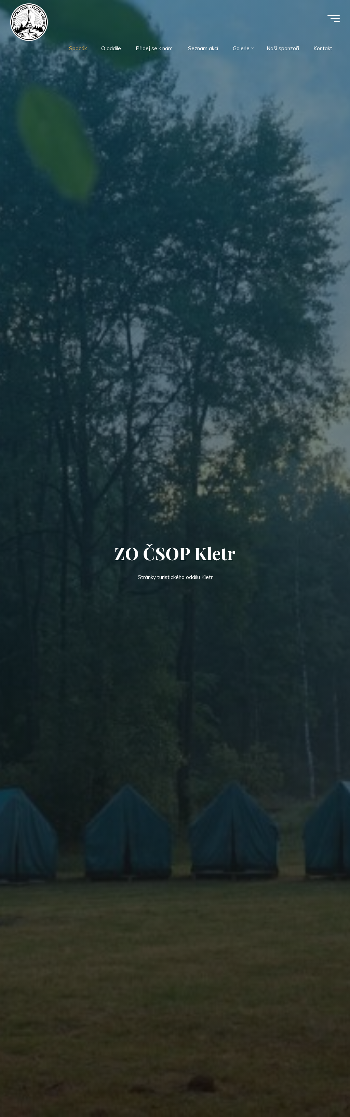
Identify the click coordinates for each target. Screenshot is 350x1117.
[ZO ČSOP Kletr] (29, 21)
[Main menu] (333, 18)
